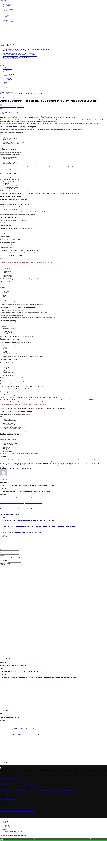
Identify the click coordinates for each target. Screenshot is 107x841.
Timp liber (8, 19)
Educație (5, 8)
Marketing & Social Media (24, 123)
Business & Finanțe (7, 4)
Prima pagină (3, 93)
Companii (8, 5)
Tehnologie (5, 20)
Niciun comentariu (31, 105)
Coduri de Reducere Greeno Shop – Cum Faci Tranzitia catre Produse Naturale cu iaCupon (24, 52)
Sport (4, 17)
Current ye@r (3, 563)
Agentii (7, 15)
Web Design (8, 12)
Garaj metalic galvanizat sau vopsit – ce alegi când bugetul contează (18, 53)
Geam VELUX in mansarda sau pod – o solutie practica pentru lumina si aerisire (21, 683)
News (8, 93)
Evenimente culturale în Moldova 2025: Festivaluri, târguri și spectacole (19, 734)
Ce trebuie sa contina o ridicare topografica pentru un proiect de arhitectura (20, 56)
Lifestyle (5, 10)
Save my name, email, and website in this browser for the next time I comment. (20, 558)
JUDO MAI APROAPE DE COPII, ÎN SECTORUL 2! (16, 50)
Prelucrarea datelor (7, 825)
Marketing (5, 11)
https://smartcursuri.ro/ (49, 399)
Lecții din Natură (9, 9)
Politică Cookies (6, 822)
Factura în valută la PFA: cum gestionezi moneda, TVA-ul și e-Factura (19, 54)
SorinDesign (6, 105)
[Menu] (0, 91)
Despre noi (5, 821)
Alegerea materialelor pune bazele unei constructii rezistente (16, 57)
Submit (15, 833)
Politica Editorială (7, 827)
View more (5, 839)
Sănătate (5, 16)
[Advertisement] (43, 33)
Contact (4, 829)
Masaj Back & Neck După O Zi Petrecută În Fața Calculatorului (17, 729)
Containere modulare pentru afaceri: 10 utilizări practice (15, 723)
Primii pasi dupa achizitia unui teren (11, 58)
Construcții (5, 6)
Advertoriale (9, 14)
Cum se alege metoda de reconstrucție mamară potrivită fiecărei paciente (20, 532)
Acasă (4, 3)
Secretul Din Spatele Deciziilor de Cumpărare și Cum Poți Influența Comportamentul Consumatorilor (26, 49)
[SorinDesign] (7, 64)
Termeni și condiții (7, 824)
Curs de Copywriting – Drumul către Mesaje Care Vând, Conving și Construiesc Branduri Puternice (27, 520)
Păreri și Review (9, 21)
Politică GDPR (6, 826)
